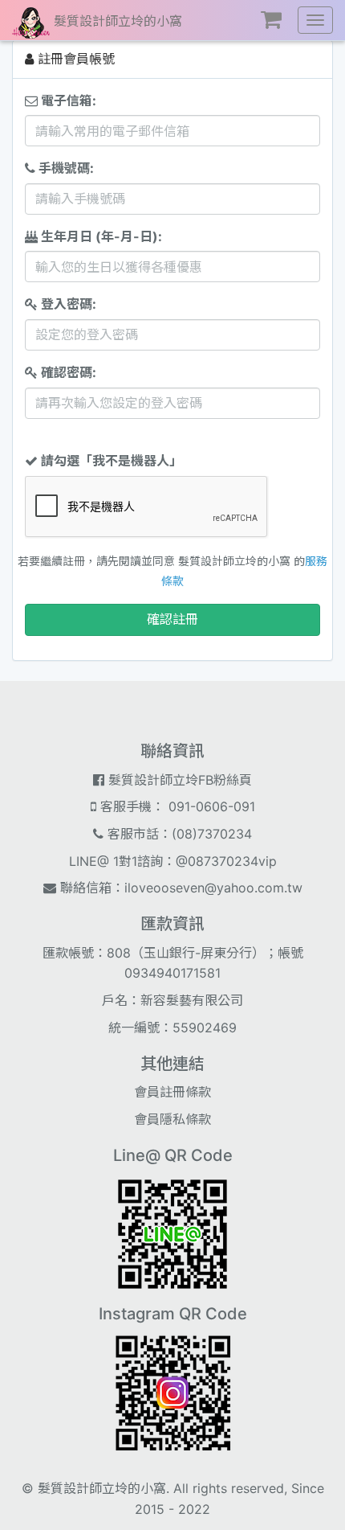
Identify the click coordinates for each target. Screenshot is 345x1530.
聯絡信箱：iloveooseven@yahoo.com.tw (179, 888)
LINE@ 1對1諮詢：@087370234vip (173, 861)
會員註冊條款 (172, 1092)
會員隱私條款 (172, 1119)
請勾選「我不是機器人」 (110, 461)
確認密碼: (67, 372)
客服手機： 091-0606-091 (175, 806)
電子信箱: (67, 100)
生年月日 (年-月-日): (100, 236)
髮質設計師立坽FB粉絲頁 (178, 780)
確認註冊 (172, 619)
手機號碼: (64, 168)
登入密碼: (67, 304)
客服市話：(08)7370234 (178, 834)
